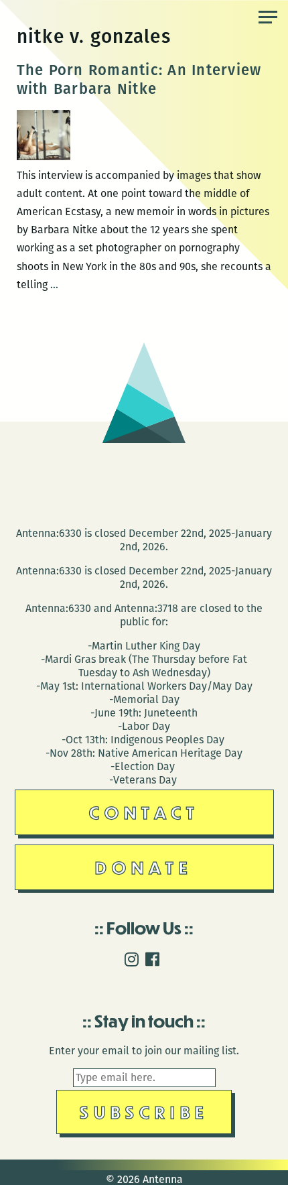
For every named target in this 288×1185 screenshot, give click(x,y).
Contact (144, 812)
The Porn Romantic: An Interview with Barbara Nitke (139, 79)
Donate (144, 867)
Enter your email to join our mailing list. (144, 1050)
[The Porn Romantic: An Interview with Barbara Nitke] (43, 156)
